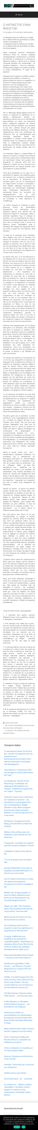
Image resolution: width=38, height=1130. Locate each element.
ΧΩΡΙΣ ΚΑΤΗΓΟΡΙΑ (11, 723)
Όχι (23, 1127)
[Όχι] (35, 1123)
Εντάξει (16, 1127)
